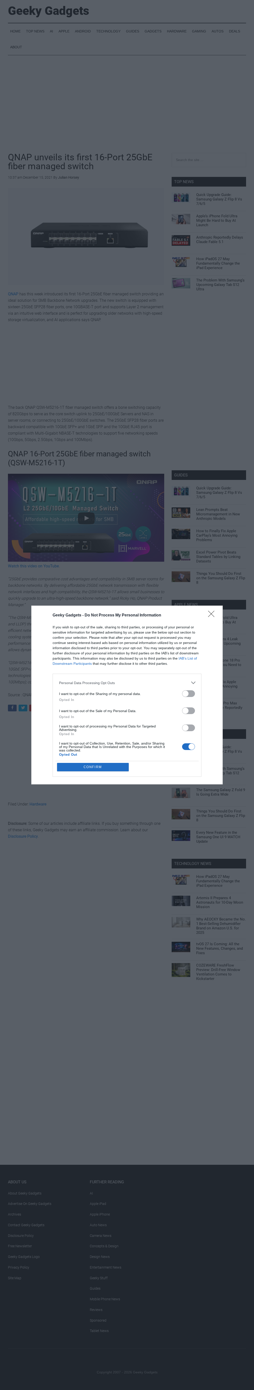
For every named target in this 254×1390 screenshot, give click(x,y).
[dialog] (127, 695)
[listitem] (127, 682)
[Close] (213, 615)
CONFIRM (93, 767)
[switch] (188, 693)
